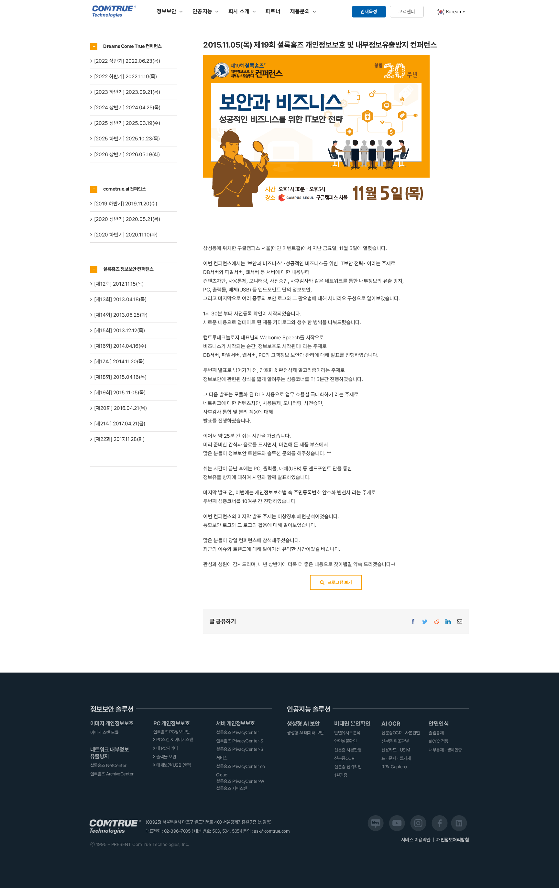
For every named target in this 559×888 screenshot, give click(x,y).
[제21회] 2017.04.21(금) (119, 424)
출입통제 (436, 732)
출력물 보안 (165, 756)
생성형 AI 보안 (303, 723)
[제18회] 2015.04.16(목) (120, 377)
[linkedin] (459, 818)
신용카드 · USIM (395, 749)
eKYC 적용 (438, 741)
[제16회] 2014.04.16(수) (120, 346)
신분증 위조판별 (395, 741)
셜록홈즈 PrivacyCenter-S (239, 740)
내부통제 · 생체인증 (445, 749)
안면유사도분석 (347, 732)
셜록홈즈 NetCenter (108, 765)
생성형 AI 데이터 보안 (305, 732)
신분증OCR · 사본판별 (400, 732)
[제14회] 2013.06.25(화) (121, 315)
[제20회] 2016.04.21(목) (120, 408)
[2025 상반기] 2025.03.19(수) (127, 123)
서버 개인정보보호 (235, 723)
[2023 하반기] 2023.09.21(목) (127, 92)
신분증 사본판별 (347, 749)
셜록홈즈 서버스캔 (231, 788)
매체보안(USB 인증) (173, 765)
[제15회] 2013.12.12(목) (119, 330)
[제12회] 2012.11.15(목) (119, 284)
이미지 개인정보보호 (112, 723)
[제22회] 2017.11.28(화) (119, 439)
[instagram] (418, 818)
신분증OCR (344, 758)
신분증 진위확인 (347, 766)
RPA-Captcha (394, 766)
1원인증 (340, 775)
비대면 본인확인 (352, 723)
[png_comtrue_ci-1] (114, 8)
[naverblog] (375, 818)
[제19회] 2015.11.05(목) (120, 392)
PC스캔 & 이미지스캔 (174, 739)
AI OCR (390, 723)
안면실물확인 (345, 741)
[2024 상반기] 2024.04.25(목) (127, 107)
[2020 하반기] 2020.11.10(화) (126, 235)
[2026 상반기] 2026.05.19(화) (127, 154)
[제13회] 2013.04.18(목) (120, 299)
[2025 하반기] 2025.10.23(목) (127, 139)
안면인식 (439, 723)
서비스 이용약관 (416, 840)
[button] (133, 46)
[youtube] (397, 818)
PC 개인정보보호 (171, 723)
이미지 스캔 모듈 (104, 732)
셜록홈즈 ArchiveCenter (112, 773)
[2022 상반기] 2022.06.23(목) (127, 61)
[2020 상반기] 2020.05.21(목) (127, 219)
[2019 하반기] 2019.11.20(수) (125, 204)
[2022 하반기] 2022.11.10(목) (125, 76)
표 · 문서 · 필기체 (396, 758)
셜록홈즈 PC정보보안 (171, 731)
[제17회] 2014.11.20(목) (119, 361)
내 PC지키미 (166, 748)
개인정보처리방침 (452, 840)
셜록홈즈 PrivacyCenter (237, 732)
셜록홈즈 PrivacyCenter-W (240, 781)
